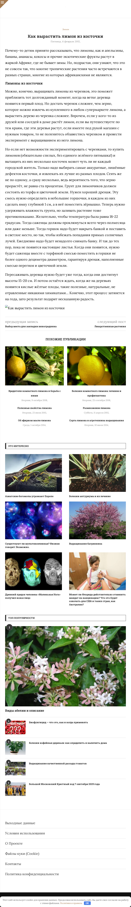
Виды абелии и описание (24, 710)
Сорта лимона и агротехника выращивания (96, 420)
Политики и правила (71, 903)
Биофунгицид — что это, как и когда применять (58, 722)
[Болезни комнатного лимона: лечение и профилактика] (96, 365)
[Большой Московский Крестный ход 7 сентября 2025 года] (15, 789)
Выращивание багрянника (85, 543)
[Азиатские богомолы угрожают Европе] (33, 473)
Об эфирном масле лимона (34, 420)
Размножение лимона (96, 408)
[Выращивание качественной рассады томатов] (15, 768)
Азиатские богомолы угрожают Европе (29, 496)
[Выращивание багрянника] (97, 520)
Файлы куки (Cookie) (22, 853)
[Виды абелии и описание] (65, 666)
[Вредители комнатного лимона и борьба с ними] (34, 365)
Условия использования (25, 833)
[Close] (4, 4)
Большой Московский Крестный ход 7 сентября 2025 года (64, 784)
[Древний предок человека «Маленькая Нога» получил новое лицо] (33, 571)
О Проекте (14, 843)
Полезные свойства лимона (34, 408)
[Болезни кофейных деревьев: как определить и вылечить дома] (15, 748)
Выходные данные (20, 823)
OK (87, 903)
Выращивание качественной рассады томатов (58, 763)
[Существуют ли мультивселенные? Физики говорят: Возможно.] (33, 520)
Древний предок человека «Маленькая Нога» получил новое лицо (33, 596)
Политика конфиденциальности (32, 874)
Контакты (13, 864)
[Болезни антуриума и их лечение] (97, 473)
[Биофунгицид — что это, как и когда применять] (15, 727)
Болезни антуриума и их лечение (90, 496)
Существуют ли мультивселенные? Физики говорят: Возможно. (32, 545)
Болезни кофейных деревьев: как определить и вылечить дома (68, 742)
